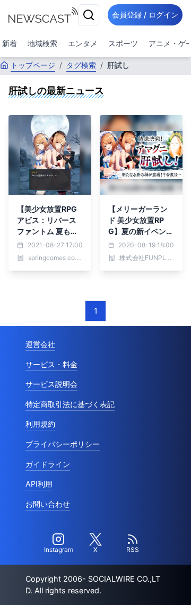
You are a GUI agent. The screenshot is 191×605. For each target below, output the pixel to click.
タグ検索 (81, 65)
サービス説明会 (51, 383)
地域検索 (42, 43)
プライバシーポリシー (62, 443)
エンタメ (83, 43)
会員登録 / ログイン (145, 14)
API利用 (39, 483)
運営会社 (40, 344)
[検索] (88, 14)
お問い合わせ (47, 503)
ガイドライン (47, 464)
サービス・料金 (51, 364)
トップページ (33, 65)
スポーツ (123, 43)
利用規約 (40, 423)
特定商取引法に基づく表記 (70, 404)
